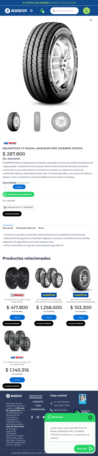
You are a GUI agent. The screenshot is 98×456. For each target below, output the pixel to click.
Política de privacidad (35, 397)
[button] (31, 10)
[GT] (10, 143)
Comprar (19, 187)
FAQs (38, 405)
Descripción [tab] (8, 228)
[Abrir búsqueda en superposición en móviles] (64, 10)
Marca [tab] (41, 228)
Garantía (38, 401)
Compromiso (38, 409)
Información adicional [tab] (26, 228)
